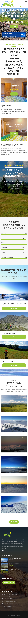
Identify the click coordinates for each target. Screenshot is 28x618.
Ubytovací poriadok (9, 587)
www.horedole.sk (9, 582)
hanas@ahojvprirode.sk (10, 606)
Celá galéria (14, 521)
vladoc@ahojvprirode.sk (10, 601)
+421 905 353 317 (8, 598)
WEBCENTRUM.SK (17, 615)
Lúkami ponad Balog (15, 569)
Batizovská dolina (14, 563)
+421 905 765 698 (8, 603)
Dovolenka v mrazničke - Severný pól (16, 559)
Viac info (14, 26)
